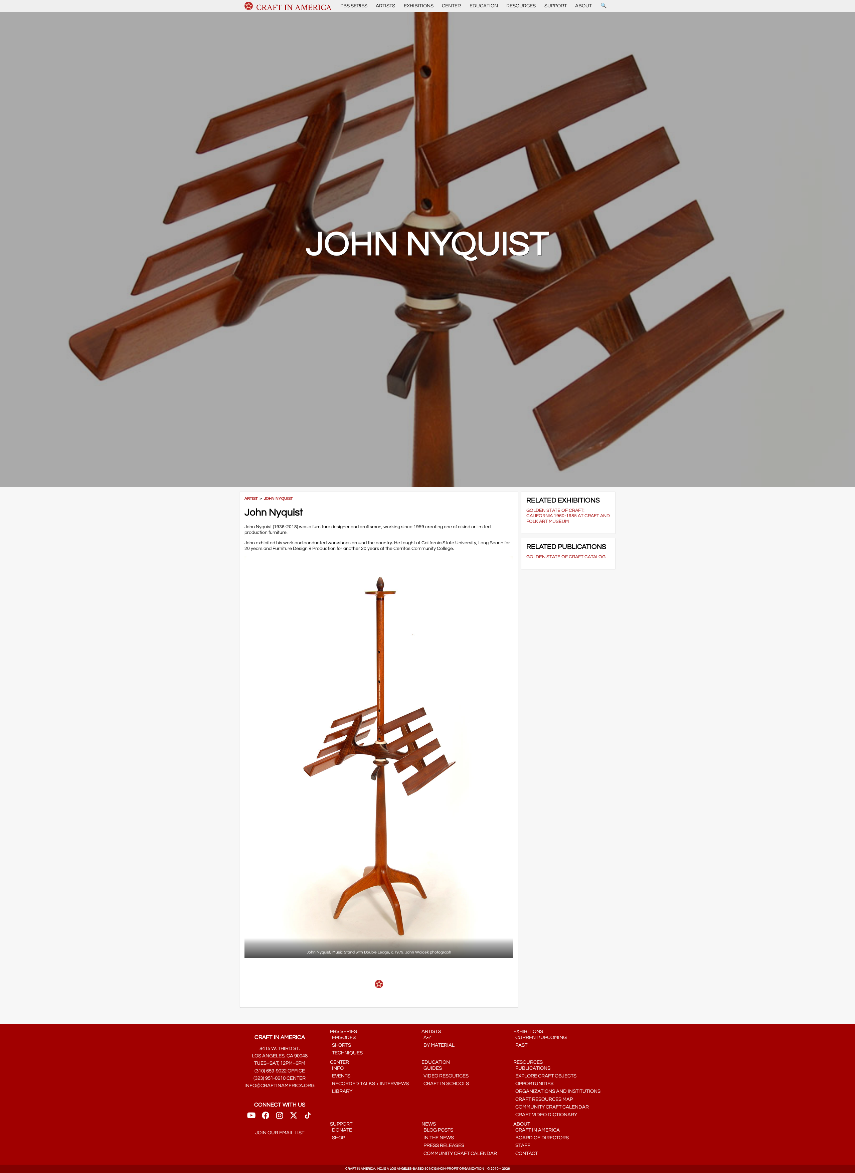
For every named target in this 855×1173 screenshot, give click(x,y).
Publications (531, 1068)
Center (451, 5)
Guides (431, 1068)
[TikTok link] (308, 1117)
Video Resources (445, 1075)
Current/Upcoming (540, 1037)
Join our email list (279, 1132)
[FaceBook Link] (265, 1117)
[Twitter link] (293, 1117)
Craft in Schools (445, 1083)
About (583, 5)
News (428, 1124)
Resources (521, 5)
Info (337, 1068)
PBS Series (353, 5)
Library (341, 1091)
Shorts (340, 1045)
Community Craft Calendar (551, 1107)
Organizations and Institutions (557, 1091)
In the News (437, 1137)
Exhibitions (419, 5)
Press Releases (442, 1145)
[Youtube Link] (251, 1117)
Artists (385, 5)
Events (340, 1075)
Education (484, 5)
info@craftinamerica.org (279, 1085)
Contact (525, 1153)
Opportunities (533, 1083)
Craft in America (536, 1130)
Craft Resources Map (543, 1099)
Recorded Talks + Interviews (369, 1083)
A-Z (426, 1037)
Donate (341, 1130)
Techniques (346, 1052)
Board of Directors (541, 1137)
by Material (438, 1045)
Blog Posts (437, 1130)
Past (520, 1045)
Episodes (343, 1037)
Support (555, 5)
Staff (521, 1145)
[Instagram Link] (279, 1117)
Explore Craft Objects (544, 1075)
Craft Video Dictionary (545, 1114)
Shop (337, 1137)
